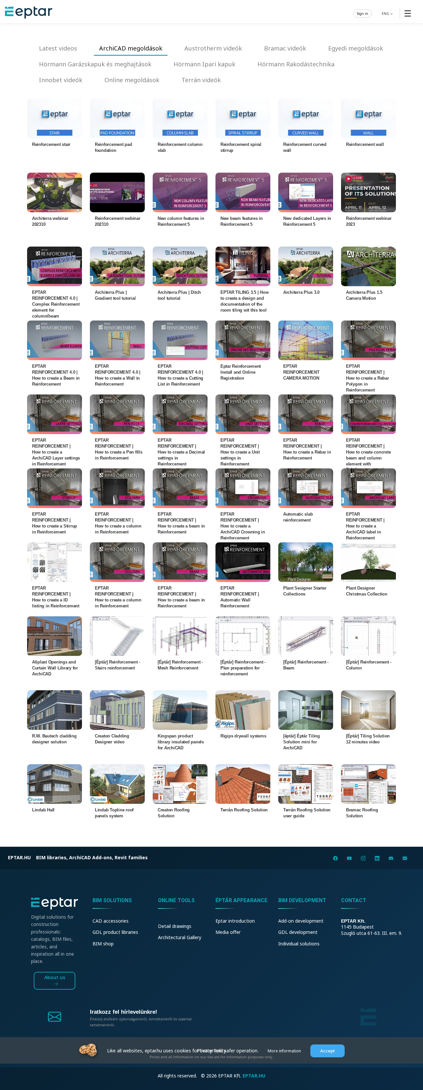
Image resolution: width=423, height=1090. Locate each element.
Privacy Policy (211, 1050)
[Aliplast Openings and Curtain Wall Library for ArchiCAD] (54, 635)
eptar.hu (19, 857)
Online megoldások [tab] (131, 80)
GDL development (298, 932)
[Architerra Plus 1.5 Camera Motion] (368, 266)
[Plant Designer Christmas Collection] (368, 562)
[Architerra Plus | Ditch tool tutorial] (180, 266)
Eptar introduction (235, 921)
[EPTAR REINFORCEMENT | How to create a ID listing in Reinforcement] (54, 562)
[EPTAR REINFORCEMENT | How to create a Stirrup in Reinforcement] (54, 488)
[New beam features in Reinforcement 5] (242, 192)
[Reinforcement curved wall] (305, 118)
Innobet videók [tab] (60, 80)
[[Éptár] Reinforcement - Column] (368, 635)
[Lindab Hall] (54, 783)
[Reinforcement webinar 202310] (117, 192)
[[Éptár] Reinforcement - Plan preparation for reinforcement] (242, 635)
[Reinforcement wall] (368, 118)
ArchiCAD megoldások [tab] (130, 48)
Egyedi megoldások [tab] (355, 48)
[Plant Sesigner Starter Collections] (305, 562)
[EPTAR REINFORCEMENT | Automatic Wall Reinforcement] (242, 562)
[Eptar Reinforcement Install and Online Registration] (242, 340)
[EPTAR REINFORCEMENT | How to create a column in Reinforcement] (117, 488)
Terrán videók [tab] (201, 80)
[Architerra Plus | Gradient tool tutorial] (117, 266)
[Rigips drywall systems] (242, 709)
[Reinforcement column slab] (180, 118)
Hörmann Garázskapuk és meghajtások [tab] (95, 64)
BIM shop (103, 943)
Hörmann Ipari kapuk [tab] (204, 64)
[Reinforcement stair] (54, 118)
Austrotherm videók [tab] (213, 48)
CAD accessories (111, 921)
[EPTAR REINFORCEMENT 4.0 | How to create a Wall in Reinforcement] (117, 340)
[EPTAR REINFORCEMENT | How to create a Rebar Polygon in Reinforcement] (368, 340)
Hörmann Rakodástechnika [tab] (295, 64)
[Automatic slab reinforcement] (305, 488)
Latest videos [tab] (58, 48)
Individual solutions (299, 943)
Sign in (362, 13)
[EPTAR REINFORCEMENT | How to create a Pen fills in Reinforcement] (117, 414)
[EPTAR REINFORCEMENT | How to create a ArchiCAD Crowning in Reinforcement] (242, 488)
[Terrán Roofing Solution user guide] (305, 783)
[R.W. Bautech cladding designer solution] (54, 709)
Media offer (228, 932)
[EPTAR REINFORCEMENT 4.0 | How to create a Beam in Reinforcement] (54, 340)
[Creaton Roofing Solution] (180, 783)
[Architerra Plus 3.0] (305, 266)
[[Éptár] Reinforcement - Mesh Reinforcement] (180, 635)
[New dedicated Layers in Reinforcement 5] (305, 192)
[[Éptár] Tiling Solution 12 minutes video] (368, 709)
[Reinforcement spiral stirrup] (242, 118)
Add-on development (301, 921)
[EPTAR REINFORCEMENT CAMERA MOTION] (305, 340)
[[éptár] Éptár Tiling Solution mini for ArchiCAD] (305, 709)
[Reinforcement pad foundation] (117, 118)
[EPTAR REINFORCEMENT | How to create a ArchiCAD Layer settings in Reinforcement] (54, 414)
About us (54, 977)
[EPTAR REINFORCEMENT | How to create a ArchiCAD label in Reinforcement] (368, 488)
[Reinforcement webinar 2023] (368, 192)
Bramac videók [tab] (285, 48)
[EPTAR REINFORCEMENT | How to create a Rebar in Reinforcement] (305, 414)
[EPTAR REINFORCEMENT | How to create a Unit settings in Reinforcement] (242, 414)
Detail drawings (174, 926)
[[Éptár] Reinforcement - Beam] (305, 635)
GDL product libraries (115, 932)
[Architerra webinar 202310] (54, 192)
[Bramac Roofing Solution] (368, 783)
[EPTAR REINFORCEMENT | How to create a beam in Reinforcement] (180, 488)
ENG (386, 13)
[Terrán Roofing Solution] (242, 783)
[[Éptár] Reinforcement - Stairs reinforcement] (117, 635)
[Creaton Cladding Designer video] (117, 709)
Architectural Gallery (179, 937)
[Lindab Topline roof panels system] (117, 783)
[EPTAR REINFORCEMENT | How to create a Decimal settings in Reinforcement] (180, 414)
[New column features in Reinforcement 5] (180, 192)
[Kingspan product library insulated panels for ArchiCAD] (180, 709)
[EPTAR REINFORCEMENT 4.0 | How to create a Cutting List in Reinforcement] (180, 340)
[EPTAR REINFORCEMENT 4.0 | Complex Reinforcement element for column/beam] (54, 266)
